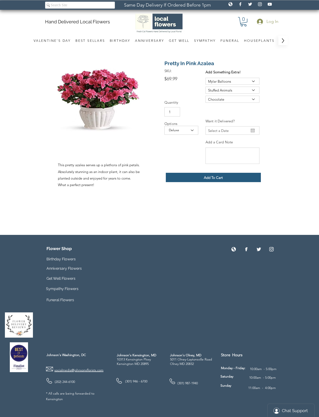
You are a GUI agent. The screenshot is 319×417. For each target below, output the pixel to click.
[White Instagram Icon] (259, 4)
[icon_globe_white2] (230, 4)
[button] (243, 21)
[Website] (233, 249)
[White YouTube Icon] (269, 4)
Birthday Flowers (61, 259)
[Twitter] (259, 249)
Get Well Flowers (60, 278)
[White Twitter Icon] (250, 4)
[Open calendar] (253, 130)
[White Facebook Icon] (240, 4)
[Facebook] (246, 249)
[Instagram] (271, 249)
